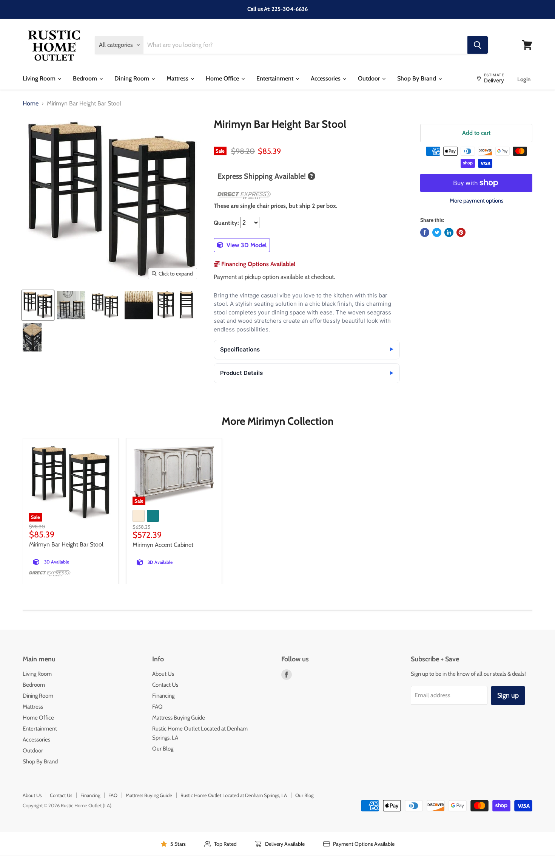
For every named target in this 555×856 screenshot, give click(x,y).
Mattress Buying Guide (178, 717)
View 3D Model (246, 245)
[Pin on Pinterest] (461, 232)
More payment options (476, 201)
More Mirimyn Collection (277, 421)
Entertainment (275, 78)
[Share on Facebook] (424, 232)
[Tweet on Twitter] (436, 232)
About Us (163, 673)
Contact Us (165, 684)
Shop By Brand (417, 78)
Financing (163, 695)
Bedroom (86, 78)
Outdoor (369, 78)
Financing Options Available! (257, 264)
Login (523, 79)
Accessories (326, 78)
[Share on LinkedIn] (448, 232)
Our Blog (162, 748)
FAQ (157, 706)
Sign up (508, 695)
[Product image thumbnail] (71, 305)
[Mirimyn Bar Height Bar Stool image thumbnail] (38, 305)
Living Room (40, 78)
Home (31, 103)
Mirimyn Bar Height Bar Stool (66, 544)
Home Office (223, 78)
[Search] (477, 45)
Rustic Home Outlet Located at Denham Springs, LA (233, 795)
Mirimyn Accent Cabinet (163, 544)
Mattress (178, 78)
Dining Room (132, 78)
